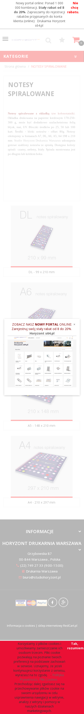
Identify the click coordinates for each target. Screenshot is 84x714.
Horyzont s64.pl (42, 333)
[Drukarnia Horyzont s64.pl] (42, 361)
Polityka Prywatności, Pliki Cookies (42, 677)
